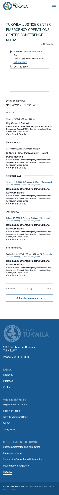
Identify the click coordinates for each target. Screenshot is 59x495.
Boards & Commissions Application (21, 446)
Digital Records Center (15, 404)
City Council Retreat (17, 123)
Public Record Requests (16, 465)
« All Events (47, 44)
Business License (12, 453)
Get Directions (20, 61)
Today (29, 288)
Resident (8, 374)
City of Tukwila (15, 6)
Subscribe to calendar (27, 298)
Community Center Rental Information (22, 459)
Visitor (6, 387)
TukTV (6, 423)
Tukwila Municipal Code (15, 417)
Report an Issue (11, 410)
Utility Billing (9, 429)
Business (8, 381)
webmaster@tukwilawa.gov (36, 487)
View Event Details (16, 134)
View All (7, 472)
